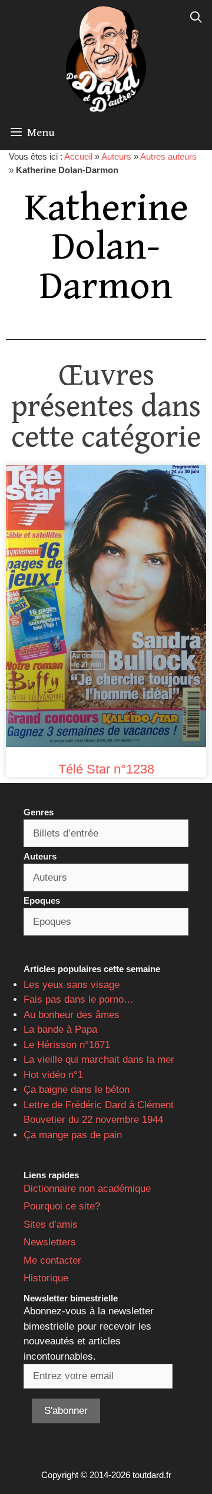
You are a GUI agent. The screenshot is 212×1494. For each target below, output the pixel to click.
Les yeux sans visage (72, 984)
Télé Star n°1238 (106, 769)
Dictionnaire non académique (87, 1188)
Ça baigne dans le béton (77, 1089)
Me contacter (52, 1260)
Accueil (78, 156)
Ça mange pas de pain (73, 1135)
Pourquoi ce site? (62, 1206)
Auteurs (116, 156)
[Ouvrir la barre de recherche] (196, 17)
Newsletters (50, 1242)
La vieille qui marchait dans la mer (99, 1059)
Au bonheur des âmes (72, 1014)
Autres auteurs (168, 156)
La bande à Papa (60, 1029)
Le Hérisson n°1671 (67, 1044)
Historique (46, 1278)
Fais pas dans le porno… (79, 999)
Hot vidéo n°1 (53, 1074)
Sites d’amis (51, 1224)
